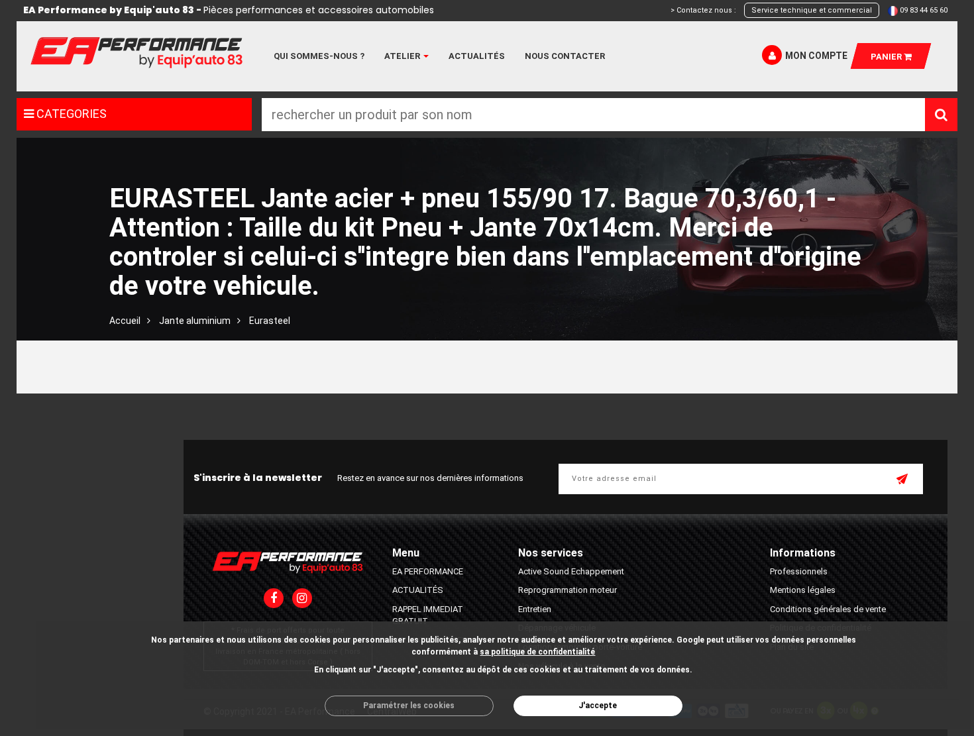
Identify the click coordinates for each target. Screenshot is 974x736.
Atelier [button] (403, 56)
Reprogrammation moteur (567, 590)
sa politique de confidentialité (537, 652)
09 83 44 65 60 (923, 10)
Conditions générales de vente (828, 609)
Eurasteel (269, 320)
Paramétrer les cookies (409, 705)
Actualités (477, 56)
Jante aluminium (195, 320)
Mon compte (816, 55)
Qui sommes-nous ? (319, 56)
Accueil (124, 320)
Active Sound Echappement (571, 571)
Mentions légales (803, 590)
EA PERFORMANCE (427, 571)
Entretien (534, 609)
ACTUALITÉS (417, 590)
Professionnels (799, 571)
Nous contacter (565, 56)
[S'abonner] (903, 480)
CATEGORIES (70, 114)
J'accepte (597, 705)
